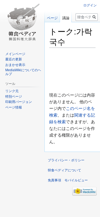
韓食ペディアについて (64, 170)
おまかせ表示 (15, 65)
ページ (52, 18)
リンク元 (12, 91)
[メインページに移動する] (22, 22)
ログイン (90, 5)
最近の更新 (13, 59)
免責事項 (54, 180)
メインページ (15, 54)
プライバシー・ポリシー (66, 160)
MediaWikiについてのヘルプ (23, 72)
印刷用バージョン (18, 102)
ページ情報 (13, 107)
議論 (65, 18)
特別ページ (13, 96)
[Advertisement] (72, 69)
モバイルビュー (76, 180)
